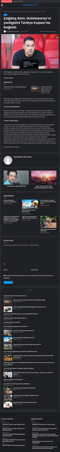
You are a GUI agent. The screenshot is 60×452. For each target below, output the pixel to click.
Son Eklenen (30, 290)
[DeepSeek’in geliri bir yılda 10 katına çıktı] (8, 404)
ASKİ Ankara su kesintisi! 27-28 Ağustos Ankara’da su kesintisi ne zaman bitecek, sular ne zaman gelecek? (12, 219)
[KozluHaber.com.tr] (30, 5)
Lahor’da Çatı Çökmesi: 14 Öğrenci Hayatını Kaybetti (29, 217)
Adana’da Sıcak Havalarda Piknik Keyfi (48, 230)
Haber (11, 11)
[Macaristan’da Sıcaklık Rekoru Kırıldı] (30, 204)
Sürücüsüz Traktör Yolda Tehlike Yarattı (15, 87)
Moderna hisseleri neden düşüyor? (13, 379)
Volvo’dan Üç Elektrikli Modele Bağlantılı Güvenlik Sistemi (26, 1)
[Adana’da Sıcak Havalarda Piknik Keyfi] (48, 222)
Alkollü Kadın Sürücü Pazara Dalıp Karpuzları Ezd (27, 344)
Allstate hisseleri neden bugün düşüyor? (15, 318)
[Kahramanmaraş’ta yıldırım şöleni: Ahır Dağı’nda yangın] (35, 89)
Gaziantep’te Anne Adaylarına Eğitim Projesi (26, 395)
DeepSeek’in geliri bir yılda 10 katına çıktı (25, 402)
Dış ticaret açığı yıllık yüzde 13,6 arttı (23, 330)
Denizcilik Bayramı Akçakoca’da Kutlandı (10, 201)
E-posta (6, 269)
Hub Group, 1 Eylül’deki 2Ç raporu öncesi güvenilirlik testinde (21, 314)
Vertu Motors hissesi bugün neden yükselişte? (17, 384)
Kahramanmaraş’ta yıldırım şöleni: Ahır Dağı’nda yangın (46, 89)
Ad (5, 264)
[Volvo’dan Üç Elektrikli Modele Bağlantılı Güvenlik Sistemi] (8, 309)
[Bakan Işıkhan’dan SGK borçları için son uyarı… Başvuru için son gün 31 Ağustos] (8, 375)
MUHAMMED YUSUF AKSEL (12, 31)
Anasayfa (7, 11)
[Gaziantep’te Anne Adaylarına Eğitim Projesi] (8, 398)
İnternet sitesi (34, 269)
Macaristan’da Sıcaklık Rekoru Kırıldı (28, 210)
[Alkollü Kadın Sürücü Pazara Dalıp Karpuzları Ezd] (8, 347)
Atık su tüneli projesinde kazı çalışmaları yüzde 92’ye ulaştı (48, 202)
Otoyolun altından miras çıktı (12, 322)
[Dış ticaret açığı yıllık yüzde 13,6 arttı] (8, 333)
